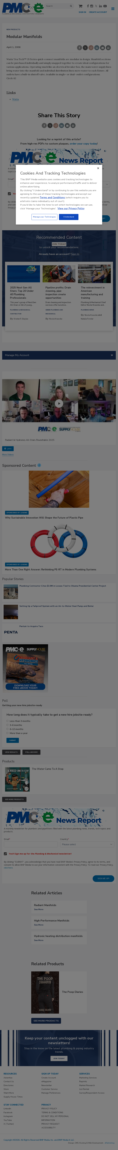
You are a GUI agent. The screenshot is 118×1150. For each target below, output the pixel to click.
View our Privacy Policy (71, 208)
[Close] (98, 168)
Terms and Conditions (52, 197)
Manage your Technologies (44, 217)
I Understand (68, 217)
